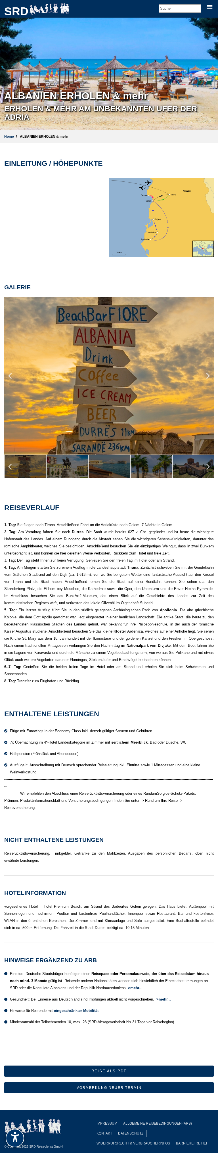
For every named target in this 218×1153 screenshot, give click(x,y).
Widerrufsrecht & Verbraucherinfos (133, 1143)
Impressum (107, 1123)
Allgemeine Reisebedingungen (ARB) (157, 1123)
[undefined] (15, 1138)
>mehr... (135, 988)
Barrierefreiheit (192, 1143)
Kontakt (104, 1133)
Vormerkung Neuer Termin (109, 1088)
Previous (10, 378)
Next (208, 378)
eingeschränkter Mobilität (76, 1010)
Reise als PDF (109, 1071)
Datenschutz (130, 1133)
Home (9, 137)
